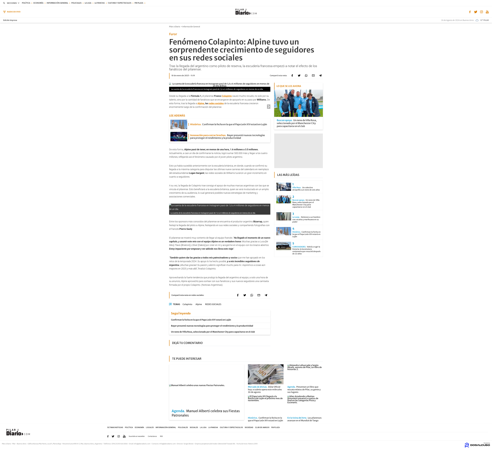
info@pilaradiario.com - (143, 444)
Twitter (113, 436)
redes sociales (216, 103)
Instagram (118, 436)
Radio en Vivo (13, 12)
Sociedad (249, 427)
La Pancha (100, 3)
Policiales (76, 3)
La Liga (88, 3)
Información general (57, 3)
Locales (150, 427)
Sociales (194, 427)
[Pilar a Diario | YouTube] (487, 11)
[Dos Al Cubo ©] (477, 447)
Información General (191, 26)
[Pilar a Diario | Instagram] (481, 11)
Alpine (200, 103)
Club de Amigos (262, 427)
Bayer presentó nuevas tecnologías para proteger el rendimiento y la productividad (212, 325)
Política (26, 3)
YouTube (124, 436)
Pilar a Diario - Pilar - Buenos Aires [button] (14, 444)
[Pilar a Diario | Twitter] (475, 11)
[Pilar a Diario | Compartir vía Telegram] (320, 75)
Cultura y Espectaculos (119, 3)
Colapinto (227, 96)
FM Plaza (139, 3)
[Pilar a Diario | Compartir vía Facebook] (292, 75)
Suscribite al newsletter (137, 436)
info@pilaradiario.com (167, 444)
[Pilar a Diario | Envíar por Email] (313, 75)
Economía (38, 3)
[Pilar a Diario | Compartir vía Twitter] (299, 75)
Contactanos (152, 436)
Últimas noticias (115, 427)
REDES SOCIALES (213, 304)
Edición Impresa (10, 20)
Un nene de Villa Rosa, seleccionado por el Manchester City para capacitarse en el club (213, 331)
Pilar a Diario (174, 26)
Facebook (108, 436)
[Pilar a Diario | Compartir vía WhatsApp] (306, 75)
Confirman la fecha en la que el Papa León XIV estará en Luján (201, 319)
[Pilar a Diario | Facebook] (469, 11)
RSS (161, 436)
